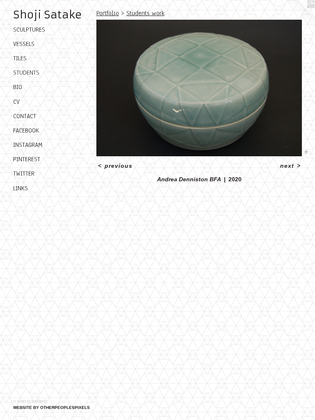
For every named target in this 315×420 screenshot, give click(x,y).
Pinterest (26, 159)
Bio (17, 87)
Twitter (23, 173)
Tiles (20, 58)
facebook (26, 130)
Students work (145, 13)
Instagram (28, 145)
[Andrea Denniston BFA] (199, 88)
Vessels (23, 44)
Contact (24, 116)
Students (26, 72)
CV (16, 102)
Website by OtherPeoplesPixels (51, 407)
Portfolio (107, 13)
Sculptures (29, 29)
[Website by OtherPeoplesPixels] (298, 16)
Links (20, 188)
